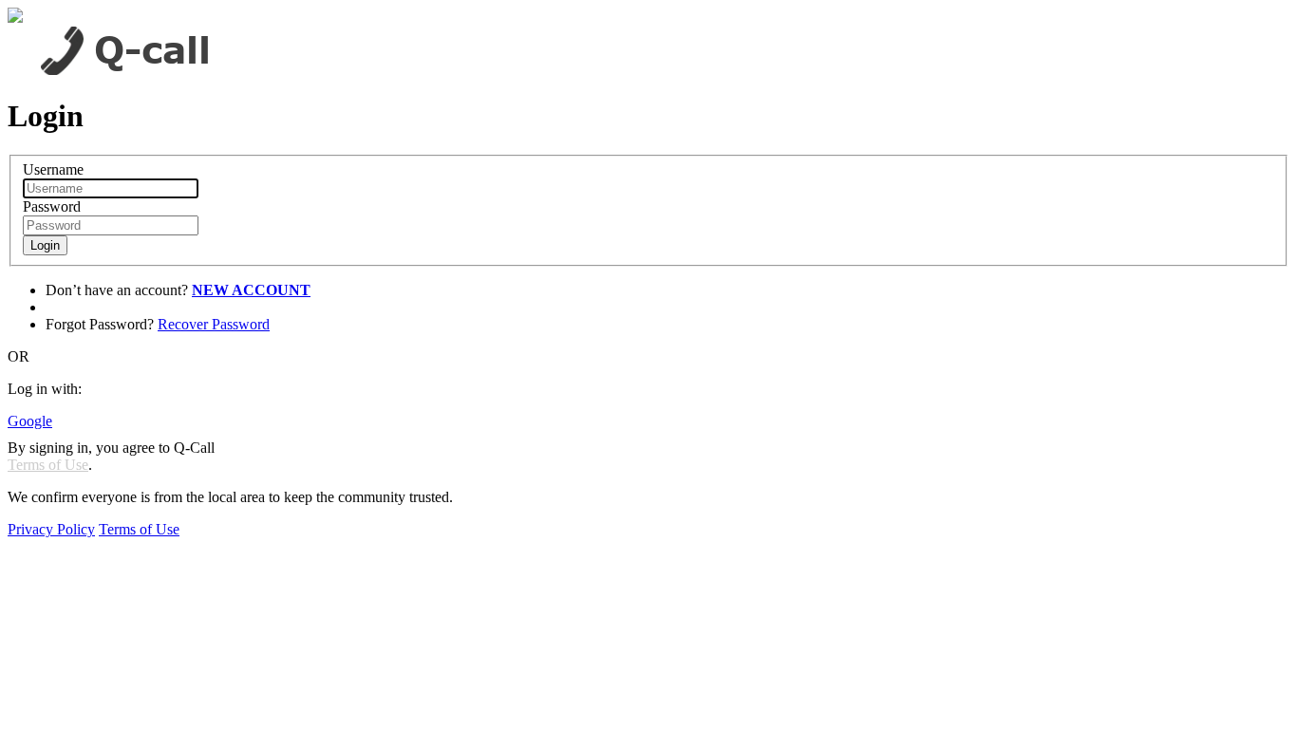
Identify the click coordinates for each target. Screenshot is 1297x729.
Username (53, 169)
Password (52, 206)
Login (45, 245)
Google (30, 421)
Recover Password (214, 324)
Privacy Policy (51, 529)
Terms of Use (48, 465)
